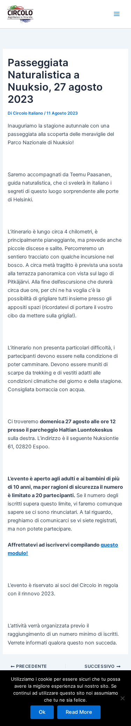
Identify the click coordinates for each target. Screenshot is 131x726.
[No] (122, 698)
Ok (42, 712)
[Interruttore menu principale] (116, 14)
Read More (79, 712)
